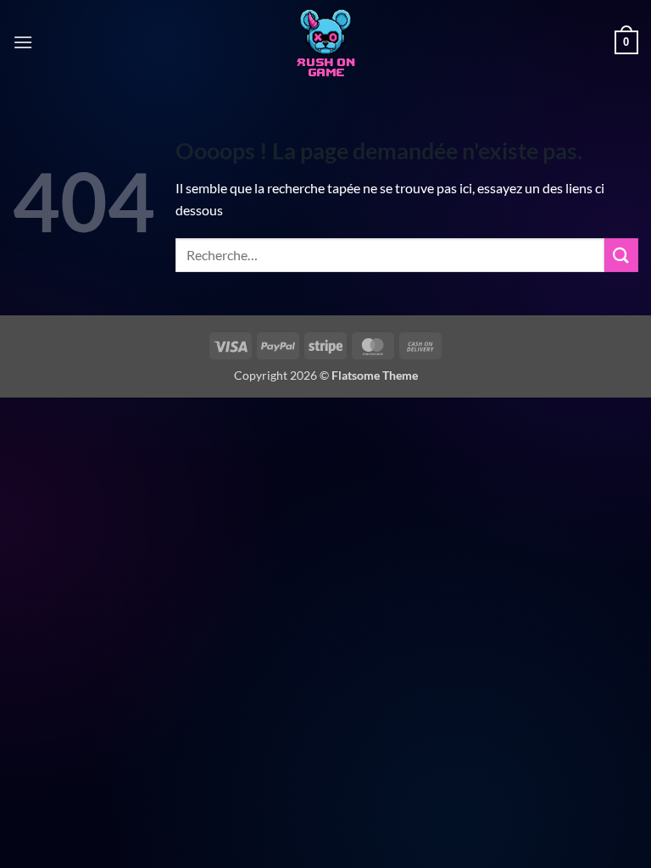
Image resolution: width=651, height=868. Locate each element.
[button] (23, 42)
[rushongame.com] (325, 42)
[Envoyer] (621, 254)
